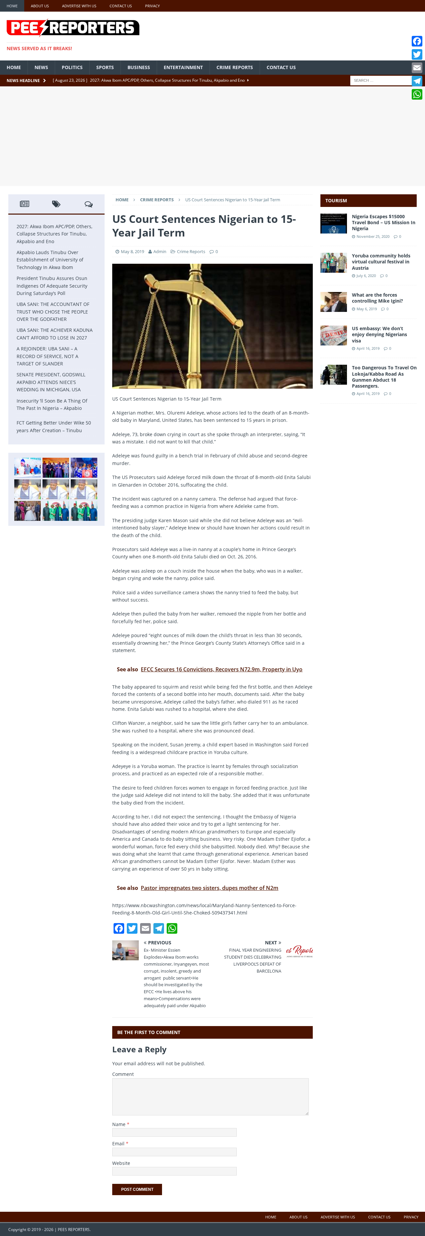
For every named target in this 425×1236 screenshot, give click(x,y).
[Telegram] (417, 81)
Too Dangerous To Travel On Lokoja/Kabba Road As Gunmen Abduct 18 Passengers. (384, 376)
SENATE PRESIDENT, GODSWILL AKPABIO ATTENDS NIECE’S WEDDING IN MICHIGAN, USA (51, 382)
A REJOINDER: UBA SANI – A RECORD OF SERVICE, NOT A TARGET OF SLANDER (47, 356)
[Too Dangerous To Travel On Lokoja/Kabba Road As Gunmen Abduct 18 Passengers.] (333, 381)
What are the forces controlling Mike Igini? (377, 298)
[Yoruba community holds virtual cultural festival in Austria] (333, 269)
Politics (72, 67)
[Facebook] (417, 41)
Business (139, 67)
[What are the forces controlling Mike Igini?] (333, 308)
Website (121, 1163)
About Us (40, 5)
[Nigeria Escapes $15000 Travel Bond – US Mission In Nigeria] (333, 230)
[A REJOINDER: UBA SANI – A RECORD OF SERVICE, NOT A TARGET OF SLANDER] (84, 489)
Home (12, 5)
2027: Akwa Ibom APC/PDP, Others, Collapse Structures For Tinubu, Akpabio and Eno (54, 233)
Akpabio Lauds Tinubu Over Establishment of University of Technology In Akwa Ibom (50, 259)
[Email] (417, 67)
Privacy (152, 5)
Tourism (336, 200)
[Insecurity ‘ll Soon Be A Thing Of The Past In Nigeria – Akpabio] (55, 511)
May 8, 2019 (132, 251)
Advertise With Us (79, 5)
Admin (160, 251)
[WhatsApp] (417, 94)
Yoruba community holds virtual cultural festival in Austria (381, 261)
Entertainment (183, 67)
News (41, 67)
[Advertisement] (212, 136)
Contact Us (121, 5)
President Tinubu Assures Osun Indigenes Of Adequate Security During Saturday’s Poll (52, 285)
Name (119, 1124)
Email (119, 1143)
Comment (123, 1074)
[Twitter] (417, 54)
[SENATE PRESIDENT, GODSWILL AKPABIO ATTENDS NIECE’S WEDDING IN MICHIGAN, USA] (27, 511)
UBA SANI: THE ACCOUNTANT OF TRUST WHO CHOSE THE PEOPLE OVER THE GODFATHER (53, 311)
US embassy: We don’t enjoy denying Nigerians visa (379, 334)
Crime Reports (234, 67)
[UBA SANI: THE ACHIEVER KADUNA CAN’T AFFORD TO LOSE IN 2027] (55, 489)
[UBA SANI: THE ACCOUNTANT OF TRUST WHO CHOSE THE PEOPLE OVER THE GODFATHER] (27, 489)
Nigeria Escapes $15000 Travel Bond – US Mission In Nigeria (383, 222)
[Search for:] (383, 80)
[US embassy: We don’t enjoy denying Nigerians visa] (333, 341)
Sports (105, 67)
